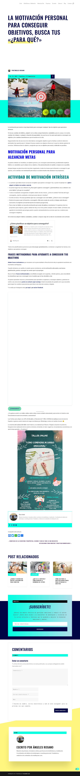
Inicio (20, 3)
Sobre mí (60, 3)
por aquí (28, 287)
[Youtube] (16, 525)
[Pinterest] (14, 525)
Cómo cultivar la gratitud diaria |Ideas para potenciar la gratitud (62, 581)
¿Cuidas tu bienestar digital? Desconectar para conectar (16, 580)
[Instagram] (11, 525)
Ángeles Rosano (19, 70)
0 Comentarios (30, 76)
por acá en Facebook (37, 287)
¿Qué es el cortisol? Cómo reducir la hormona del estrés (39, 580)
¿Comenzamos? (14, 408)
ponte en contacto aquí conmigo (31, 282)
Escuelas (54, 3)
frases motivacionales (22, 274)
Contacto (70, 3)
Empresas (48, 3)
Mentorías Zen (40, 3)
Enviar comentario (60, 710)
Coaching (22, 76)
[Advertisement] (40, 56)
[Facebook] (9, 525)
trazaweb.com (26, 773)
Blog (65, 3)
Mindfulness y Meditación (30, 3)
